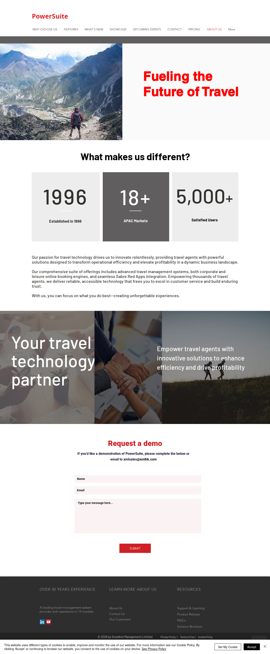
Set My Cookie (228, 647)
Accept (251, 647)
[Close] (264, 647)
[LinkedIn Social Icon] (42, 621)
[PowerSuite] (48, 621)
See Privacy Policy (154, 649)
